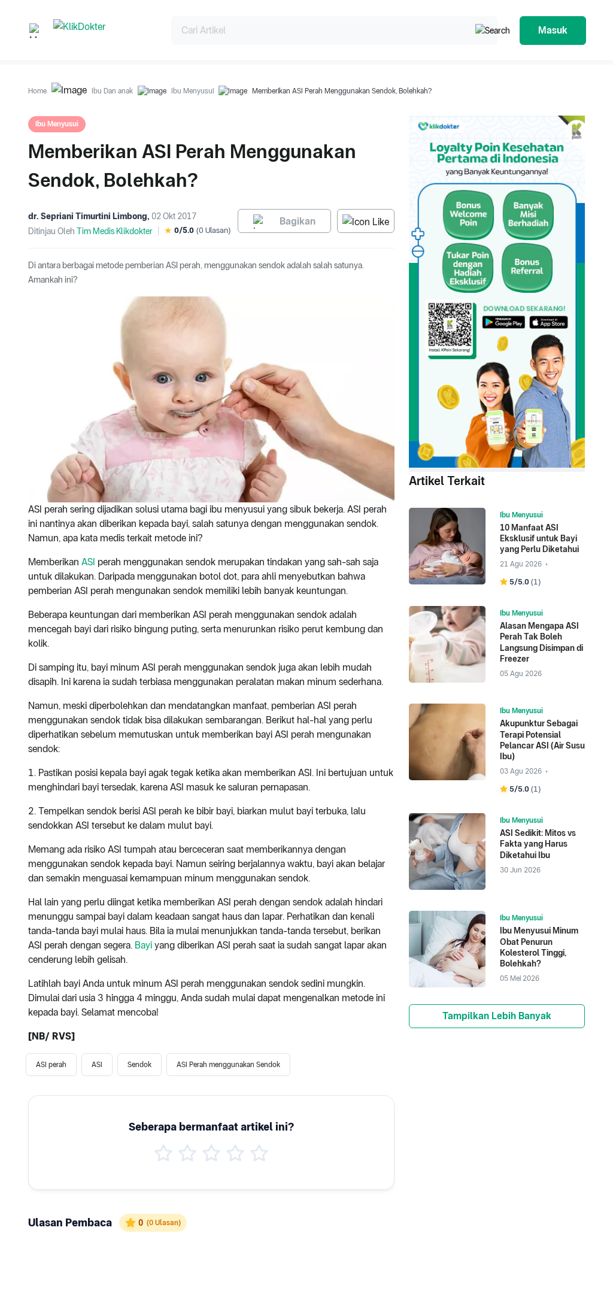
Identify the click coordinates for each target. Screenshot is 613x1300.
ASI (88, 562)
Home (37, 91)
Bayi (143, 945)
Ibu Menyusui (192, 91)
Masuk (553, 30)
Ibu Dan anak (112, 91)
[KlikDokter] (102, 30)
